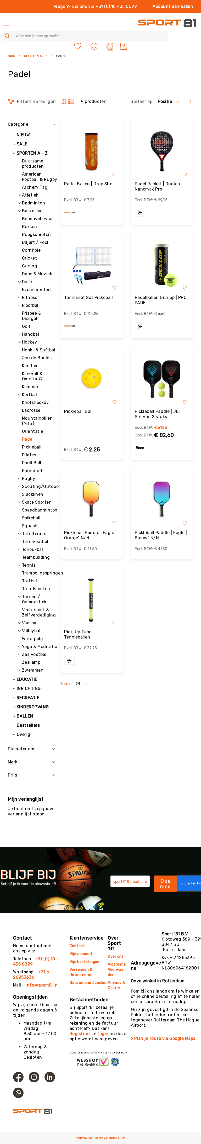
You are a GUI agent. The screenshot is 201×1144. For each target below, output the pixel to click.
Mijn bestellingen (84, 962)
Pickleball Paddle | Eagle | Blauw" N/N (161, 535)
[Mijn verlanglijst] (77, 46)
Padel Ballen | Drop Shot (89, 183)
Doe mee (165, 883)
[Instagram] (34, 1077)
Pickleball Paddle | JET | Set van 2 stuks (159, 414)
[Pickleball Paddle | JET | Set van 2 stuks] (162, 379)
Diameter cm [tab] (21, 748)
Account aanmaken (173, 6)
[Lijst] (71, 101)
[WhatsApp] (18, 1093)
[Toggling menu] (6, 23)
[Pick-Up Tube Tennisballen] (91, 599)
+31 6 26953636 (31, 974)
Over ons (116, 956)
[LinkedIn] (49, 1077)
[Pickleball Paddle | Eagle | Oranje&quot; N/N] (91, 500)
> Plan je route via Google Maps (163, 1038)
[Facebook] (18, 1077)
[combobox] (85, 36)
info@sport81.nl (42, 985)
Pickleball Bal (78, 411)
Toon (65, 683)
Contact (77, 946)
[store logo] (167, 23)
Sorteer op (141, 101)
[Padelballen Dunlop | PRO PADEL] (162, 265)
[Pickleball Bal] (91, 379)
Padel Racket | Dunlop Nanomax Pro (157, 186)
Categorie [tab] (18, 124)
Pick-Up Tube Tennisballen (78, 634)
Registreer (80, 1033)
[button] (94, 46)
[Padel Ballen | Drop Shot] (91, 151)
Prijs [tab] (12, 775)
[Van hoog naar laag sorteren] (190, 101)
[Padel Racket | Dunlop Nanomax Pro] (162, 151)
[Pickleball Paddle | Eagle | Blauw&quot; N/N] (162, 500)
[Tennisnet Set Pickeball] (91, 265)
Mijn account (81, 954)
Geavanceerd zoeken (89, 982)
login (103, 1033)
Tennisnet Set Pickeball (88, 297)
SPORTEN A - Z (35, 56)
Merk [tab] (13, 762)
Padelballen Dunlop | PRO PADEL (161, 300)
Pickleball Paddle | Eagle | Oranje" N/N (90, 535)
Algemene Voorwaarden (117, 969)
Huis (11, 56)
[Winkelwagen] (123, 46)
